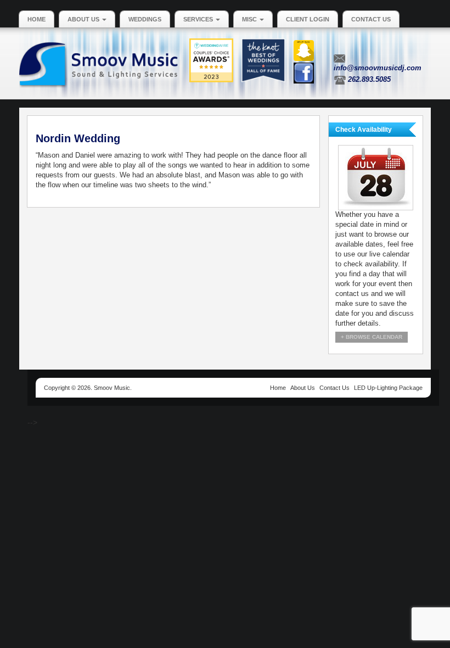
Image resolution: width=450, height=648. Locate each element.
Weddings (144, 19)
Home (36, 19)
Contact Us (371, 19)
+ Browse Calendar (371, 337)
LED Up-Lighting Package (388, 387)
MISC (250, 19)
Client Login (307, 19)
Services (199, 19)
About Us (84, 19)
